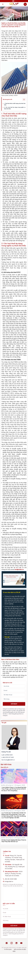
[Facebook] (7, 943)
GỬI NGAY (14, 925)
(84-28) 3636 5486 (11, 879)
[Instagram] (11, 943)
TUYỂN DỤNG (8, 949)
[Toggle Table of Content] (24, 99)
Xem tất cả (5, 767)
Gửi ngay (14, 704)
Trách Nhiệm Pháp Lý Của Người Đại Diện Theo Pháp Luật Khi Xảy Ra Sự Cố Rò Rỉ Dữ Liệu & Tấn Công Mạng (13, 789)
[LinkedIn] (16, 943)
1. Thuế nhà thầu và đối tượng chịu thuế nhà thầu (14, 104)
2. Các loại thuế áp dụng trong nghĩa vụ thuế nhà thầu (14, 108)
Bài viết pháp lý (8, 785)
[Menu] (2, 4)
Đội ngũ (7, 637)
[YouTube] (21, 943)
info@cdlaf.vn (9, 881)
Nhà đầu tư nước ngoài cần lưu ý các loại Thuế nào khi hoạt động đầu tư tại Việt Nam (15, 663)
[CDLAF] (14, 4)
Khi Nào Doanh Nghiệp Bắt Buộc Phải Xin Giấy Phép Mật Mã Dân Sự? (13, 840)
